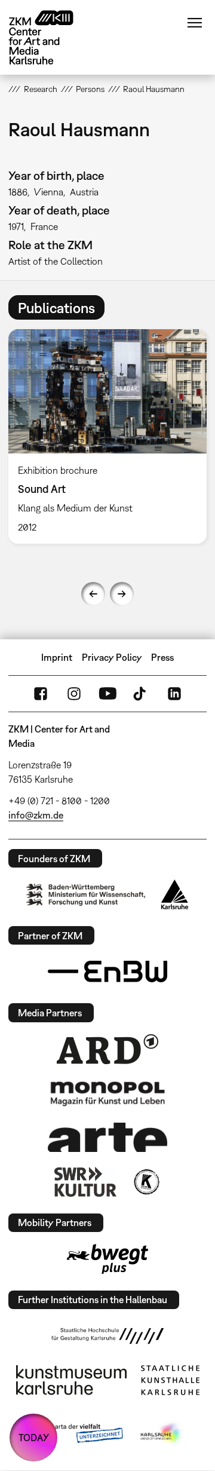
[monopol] (107, 1093)
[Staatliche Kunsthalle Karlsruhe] (170, 1380)
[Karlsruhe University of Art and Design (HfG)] (107, 1336)
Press (162, 657)
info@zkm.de (35, 815)
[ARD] (107, 1049)
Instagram (74, 694)
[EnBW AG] (107, 971)
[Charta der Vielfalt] (77, 1434)
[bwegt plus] (107, 1259)
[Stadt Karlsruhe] (174, 894)
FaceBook (41, 694)
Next (122, 594)
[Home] (50, 37)
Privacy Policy (112, 657)
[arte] (107, 1137)
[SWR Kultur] (85, 1182)
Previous (93, 594)
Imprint (56, 657)
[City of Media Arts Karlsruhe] (162, 1434)
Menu (195, 23)
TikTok (141, 694)
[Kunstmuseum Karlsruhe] (71, 1380)
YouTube (107, 694)
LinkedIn (174, 694)
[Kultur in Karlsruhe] (146, 1182)
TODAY (34, 1437)
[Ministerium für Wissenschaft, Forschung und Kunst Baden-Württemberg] (86, 895)
